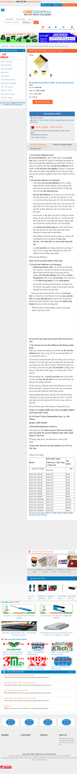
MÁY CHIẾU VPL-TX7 (72, 597)
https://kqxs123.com (49, 763)
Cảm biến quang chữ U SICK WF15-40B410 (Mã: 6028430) (56, 617)
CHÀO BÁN (25, 735)
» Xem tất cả (71, 672)
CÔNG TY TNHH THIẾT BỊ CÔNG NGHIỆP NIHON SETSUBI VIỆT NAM (52, 121)
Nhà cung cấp (63, 29)
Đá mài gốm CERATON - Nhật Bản (44, 570)
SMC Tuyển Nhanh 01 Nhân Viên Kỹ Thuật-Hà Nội (18, 675)
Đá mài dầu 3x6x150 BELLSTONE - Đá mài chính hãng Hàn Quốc (47, 46)
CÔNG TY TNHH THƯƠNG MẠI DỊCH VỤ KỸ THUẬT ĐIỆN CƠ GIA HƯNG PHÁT (13, 653)
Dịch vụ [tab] (30, 19)
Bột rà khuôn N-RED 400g (34, 570)
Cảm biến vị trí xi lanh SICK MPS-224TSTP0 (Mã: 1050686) (19, 617)
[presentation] (69, 552)
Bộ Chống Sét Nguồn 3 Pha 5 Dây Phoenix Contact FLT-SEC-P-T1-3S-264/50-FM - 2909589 (56, 634)
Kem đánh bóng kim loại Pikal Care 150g (64, 570)
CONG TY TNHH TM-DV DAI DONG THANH (60, 668)
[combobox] (33, 22)
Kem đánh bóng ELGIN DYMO (54, 570)
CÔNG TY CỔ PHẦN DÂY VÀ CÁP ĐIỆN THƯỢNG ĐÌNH (36, 668)
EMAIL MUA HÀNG (43, 102)
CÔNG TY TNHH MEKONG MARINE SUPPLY (35, 653)
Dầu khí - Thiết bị (6, 90)
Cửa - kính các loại (7, 87)
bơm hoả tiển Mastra (62, 597)
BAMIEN (5, 735)
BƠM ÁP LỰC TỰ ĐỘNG (42, 597)
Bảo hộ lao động (6, 65)
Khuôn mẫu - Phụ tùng (17, 46)
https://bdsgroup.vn (37, 763)
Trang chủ (5, 46)
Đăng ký (57, 5)
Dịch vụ (55, 29)
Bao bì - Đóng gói (6, 61)
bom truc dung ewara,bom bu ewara (31, 597)
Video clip (72, 29)
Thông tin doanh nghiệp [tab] (62, 144)
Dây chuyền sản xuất (7, 94)
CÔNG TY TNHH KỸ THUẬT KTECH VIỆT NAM (60, 653)
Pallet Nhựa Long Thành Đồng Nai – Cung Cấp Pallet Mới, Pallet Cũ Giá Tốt (19, 634)
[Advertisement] (52, 534)
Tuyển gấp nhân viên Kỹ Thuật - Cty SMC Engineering (19, 683)
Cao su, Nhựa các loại (8, 79)
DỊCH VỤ (63, 735)
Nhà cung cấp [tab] (20, 19)
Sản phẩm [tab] (9, 19)
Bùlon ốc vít (4, 72)
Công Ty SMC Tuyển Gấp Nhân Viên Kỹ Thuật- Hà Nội (20, 698)
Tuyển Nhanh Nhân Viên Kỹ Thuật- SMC (15, 690)
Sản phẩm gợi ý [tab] (36, 149)
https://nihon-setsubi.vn (39, 137)
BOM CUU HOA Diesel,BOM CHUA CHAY (52, 597)
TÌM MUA (44, 735)
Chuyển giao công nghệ (8, 83)
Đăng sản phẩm (70, 5)
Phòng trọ (26, 763)
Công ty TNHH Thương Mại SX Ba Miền (12, 668)
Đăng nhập (47, 5)
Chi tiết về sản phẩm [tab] (38, 144)
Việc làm (43, 29)
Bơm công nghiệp (6, 69)
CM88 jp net (7, 706)
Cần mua (49, 29)
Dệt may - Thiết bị (6, 97)
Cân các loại (5, 76)
